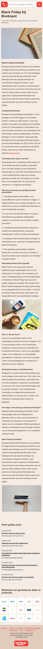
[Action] (20, 601)
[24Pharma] (4, 601)
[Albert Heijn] (4, 618)
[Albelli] (37, 610)
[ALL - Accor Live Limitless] (37, 618)
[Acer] (12, 601)
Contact (11, 628)
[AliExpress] (20, 618)
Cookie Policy (13, 630)
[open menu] (39, 4)
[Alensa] (12, 618)
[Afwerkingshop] (4, 610)
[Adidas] (29, 601)
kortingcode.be (14, 153)
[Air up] (20, 610)
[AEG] (37, 601)
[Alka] (29, 618)
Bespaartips (29, 630)
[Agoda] (12, 610)
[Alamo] (29, 610)
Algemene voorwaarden (33, 628)
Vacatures (20, 628)
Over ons (4, 628)
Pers (21, 630)
